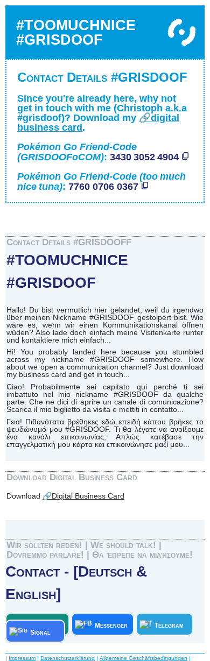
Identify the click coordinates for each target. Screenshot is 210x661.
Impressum (22, 658)
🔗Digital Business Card (83, 496)
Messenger (111, 625)
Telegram (171, 625)
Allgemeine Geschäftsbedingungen (143, 658)
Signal (44, 632)
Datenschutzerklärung (67, 658)
